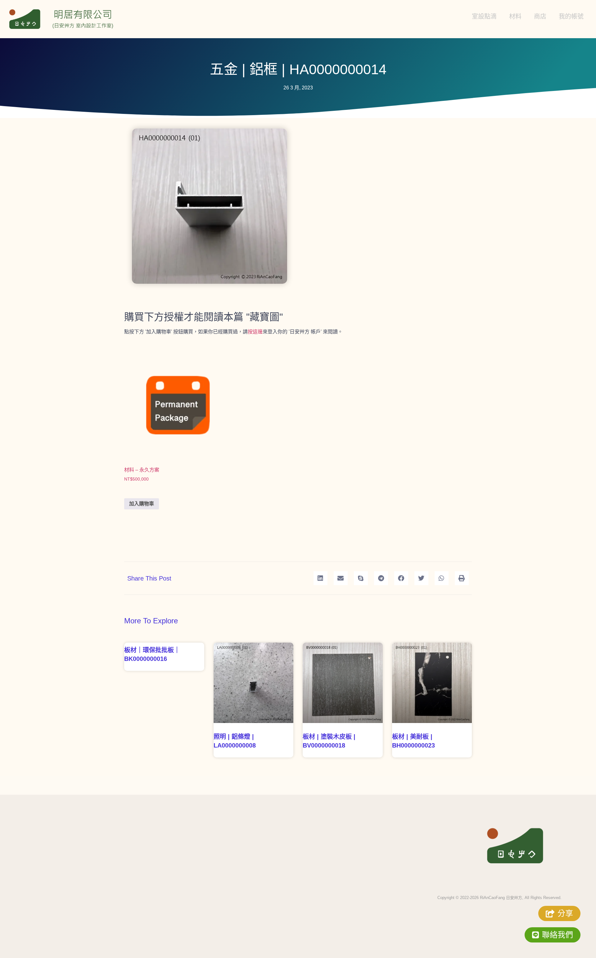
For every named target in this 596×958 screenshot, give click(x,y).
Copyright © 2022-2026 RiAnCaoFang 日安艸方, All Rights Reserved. (499, 897)
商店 (540, 16)
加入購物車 (141, 503)
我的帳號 (571, 16)
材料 (515, 16)
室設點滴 (484, 16)
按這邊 (255, 331)
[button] (320, 578)
